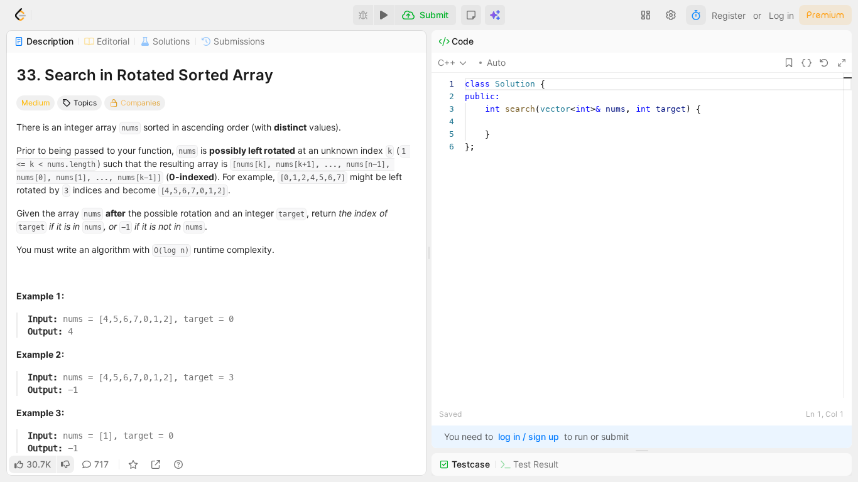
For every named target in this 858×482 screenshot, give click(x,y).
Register (729, 15)
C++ (446, 62)
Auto (496, 62)
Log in (781, 15)
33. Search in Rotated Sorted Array (144, 75)
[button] (471, 15)
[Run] (384, 15)
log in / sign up (528, 436)
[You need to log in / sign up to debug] (363, 15)
